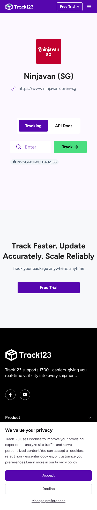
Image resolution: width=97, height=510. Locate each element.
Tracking (33, 125)
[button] (48, 417)
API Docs (63, 125)
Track (67, 146)
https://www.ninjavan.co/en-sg (47, 88)
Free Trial (48, 287)
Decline (48, 489)
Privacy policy (66, 462)
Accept (48, 475)
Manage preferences (48, 501)
